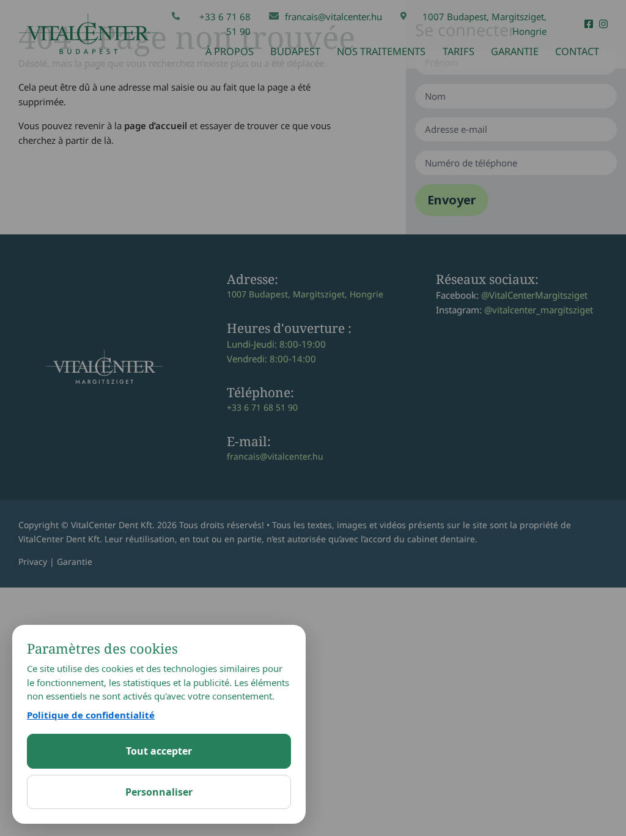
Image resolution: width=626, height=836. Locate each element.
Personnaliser (159, 792)
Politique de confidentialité (91, 715)
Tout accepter (159, 751)
